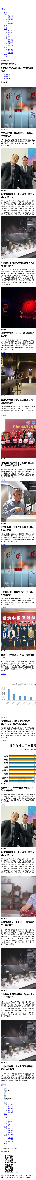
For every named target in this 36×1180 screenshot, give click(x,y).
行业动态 (10, 51)
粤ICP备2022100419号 (23, 1177)
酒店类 (10, 30)
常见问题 (10, 40)
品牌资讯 (10, 49)
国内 (9, 34)
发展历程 (10, 18)
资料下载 (10, 42)
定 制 (5, 27)
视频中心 (10, 43)
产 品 (5, 25)
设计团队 (10, 21)
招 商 (5, 54)
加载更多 (3, 1085)
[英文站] (3, 9)
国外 (9, 36)
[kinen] (6, 4)
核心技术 (10, 23)
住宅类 (10, 32)
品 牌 (5, 14)
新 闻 (5, 47)
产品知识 (10, 53)
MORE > (3, 352)
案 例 (5, 29)
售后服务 (10, 45)
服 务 (5, 38)
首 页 (5, 12)
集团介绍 (10, 16)
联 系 (5, 56)
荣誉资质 (10, 19)
